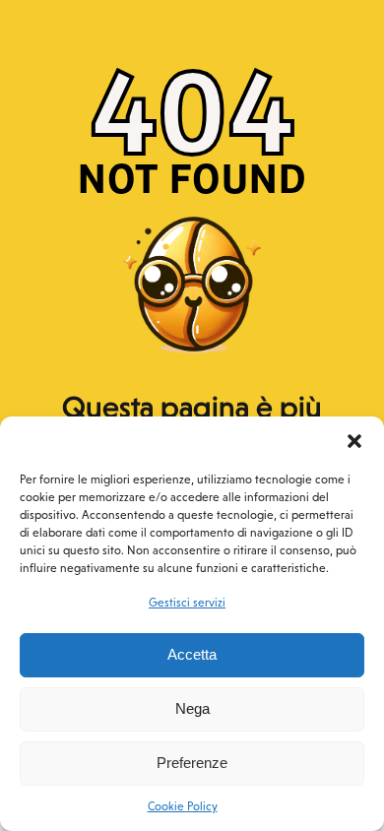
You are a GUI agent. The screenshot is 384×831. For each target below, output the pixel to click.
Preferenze (192, 762)
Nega (192, 708)
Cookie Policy (183, 806)
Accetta (192, 654)
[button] (354, 441)
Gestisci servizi (187, 602)
